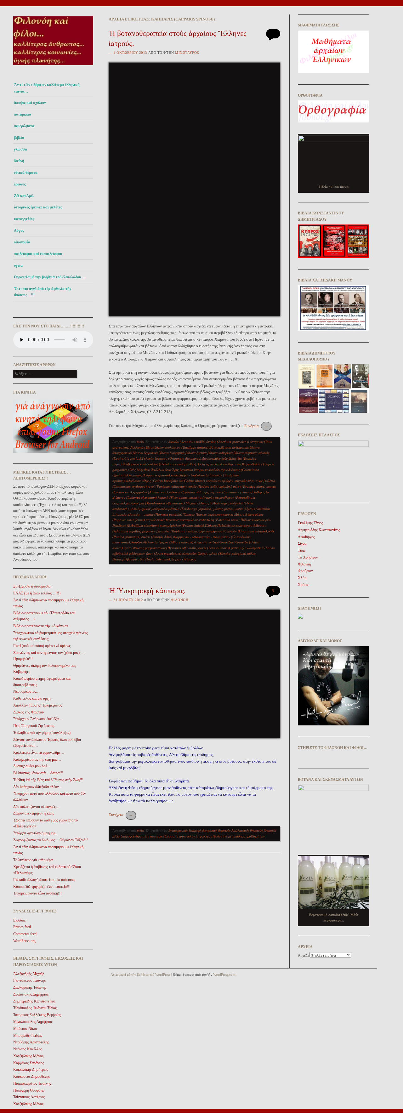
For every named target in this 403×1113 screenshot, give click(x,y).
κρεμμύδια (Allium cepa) (150, 492)
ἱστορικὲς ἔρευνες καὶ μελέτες (38, 207)
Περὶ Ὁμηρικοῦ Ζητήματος (33, 726)
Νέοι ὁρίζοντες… (26, 691)
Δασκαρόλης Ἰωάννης (29, 987)
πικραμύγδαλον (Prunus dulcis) (182, 525)
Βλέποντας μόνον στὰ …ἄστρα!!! (38, 773)
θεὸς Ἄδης (136, 470)
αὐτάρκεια (22, 114)
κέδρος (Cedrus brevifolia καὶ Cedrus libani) (173, 481)
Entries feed (22, 927)
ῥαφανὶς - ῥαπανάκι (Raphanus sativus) (170, 531)
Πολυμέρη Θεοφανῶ (28, 1090)
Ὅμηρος (189, 514)
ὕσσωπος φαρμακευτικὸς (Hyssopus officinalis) (164, 548)
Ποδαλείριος (226, 525)
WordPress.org (24, 941)
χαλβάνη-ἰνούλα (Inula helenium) (146, 559)
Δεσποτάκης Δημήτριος (30, 994)
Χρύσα (303, 584)
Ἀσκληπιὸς (137, 447)
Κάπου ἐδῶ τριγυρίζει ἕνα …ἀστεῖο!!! (42, 886)
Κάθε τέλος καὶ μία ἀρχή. (32, 698)
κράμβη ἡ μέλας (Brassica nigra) (242, 486)
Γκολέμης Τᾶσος (310, 523)
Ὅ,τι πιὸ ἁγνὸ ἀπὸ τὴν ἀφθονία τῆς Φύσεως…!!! (42, 292)
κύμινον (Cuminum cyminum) (231, 492)
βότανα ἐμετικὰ (196, 453)
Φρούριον (305, 571)
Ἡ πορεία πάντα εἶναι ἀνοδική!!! (37, 893)
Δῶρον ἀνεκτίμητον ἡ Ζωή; (33, 813)
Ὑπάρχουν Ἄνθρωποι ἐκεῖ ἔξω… (38, 719)
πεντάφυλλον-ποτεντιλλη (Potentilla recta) (210, 520)
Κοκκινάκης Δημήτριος (30, 1069)
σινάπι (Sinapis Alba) (156, 537)
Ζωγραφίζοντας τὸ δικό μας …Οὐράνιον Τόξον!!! (50, 840)
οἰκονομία (22, 242)
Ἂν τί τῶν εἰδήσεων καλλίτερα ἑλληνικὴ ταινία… (47, 87)
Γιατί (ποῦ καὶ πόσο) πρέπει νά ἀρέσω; (42, 646)
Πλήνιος (210, 525)
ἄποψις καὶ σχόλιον (30, 102)
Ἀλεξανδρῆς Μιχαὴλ (28, 974)
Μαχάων (192, 503)
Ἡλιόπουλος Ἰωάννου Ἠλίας (35, 1008)
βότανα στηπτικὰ (245, 453)
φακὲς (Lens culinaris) (214, 548)
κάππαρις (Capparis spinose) (149, 475)
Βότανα (214, 447)
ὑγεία (18, 265)
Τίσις (301, 550)
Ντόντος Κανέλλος (27, 1049)
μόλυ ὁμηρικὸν (140, 509)
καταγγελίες (24, 219)
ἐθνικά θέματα (25, 172)
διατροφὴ (195, 830)
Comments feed (25, 934)
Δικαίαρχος (306, 537)
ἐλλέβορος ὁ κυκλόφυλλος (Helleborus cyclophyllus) (159, 464)
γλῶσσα (20, 149)
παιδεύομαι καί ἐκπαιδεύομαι (38, 254)
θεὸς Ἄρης (172, 470)
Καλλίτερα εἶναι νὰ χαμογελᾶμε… (38, 752)
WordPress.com (224, 974)
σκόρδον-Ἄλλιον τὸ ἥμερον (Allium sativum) (162, 542)
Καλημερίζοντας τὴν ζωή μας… (37, 759)
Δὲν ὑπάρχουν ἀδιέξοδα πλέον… (37, 787)
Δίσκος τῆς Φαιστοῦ (28, 712)
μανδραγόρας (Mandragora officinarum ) (155, 503)
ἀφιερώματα (24, 126)
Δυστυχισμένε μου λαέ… (32, 766)
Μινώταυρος (187, 52)
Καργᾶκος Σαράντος (28, 1063)
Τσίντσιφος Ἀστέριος (29, 1097)
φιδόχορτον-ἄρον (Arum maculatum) (155, 553)
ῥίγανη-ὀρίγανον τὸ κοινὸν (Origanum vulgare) (233, 531)
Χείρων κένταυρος (183, 559)
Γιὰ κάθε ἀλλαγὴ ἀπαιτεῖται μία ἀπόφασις (44, 879)
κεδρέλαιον (133, 481)
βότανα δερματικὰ (145, 453)
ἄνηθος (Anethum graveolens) (227, 442)
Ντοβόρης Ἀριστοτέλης (31, 1042)
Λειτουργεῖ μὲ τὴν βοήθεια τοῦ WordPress (140, 974)
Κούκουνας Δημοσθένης (31, 1076)
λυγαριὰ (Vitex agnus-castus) (178, 497)
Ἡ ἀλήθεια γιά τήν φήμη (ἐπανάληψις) (42, 732)
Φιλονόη (180, 600)
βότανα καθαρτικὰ (220, 453)
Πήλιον (246, 520)
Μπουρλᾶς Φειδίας (27, 1035)
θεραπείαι (186, 470)
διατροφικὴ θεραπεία (216, 830)
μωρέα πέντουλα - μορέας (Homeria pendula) (149, 514)
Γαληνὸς (148, 458)
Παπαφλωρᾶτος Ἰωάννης (32, 1083)
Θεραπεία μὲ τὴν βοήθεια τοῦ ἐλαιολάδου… (49, 277)
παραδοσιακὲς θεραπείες (162, 520)
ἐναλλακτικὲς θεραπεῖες (225, 464)
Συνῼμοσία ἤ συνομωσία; (32, 586)
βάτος (150, 447)
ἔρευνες (20, 184)
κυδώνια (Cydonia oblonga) (189, 492)
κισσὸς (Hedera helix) (203, 486)
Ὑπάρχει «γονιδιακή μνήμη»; (34, 833)
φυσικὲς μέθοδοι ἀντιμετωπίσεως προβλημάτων (232, 836)
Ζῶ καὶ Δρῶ (24, 196)
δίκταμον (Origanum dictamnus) (178, 458)
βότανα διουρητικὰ (171, 453)
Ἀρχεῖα (303, 955)
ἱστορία (199, 470)
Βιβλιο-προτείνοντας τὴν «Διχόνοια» (40, 626)
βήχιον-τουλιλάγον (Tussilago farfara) (181, 447)
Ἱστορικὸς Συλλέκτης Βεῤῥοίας (37, 1015)
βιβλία (19, 137)
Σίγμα (302, 543)
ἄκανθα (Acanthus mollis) (186, 442)
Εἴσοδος (19, 920)
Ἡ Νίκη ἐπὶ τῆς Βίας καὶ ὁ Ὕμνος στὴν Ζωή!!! (48, 780)
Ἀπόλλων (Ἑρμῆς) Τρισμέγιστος (37, 705)
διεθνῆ (19, 161)
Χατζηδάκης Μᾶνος (28, 1056)
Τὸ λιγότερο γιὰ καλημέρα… (34, 860)
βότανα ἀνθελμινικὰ (235, 447)
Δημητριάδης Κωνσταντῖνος (34, 1001)
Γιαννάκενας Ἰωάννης (29, 980)
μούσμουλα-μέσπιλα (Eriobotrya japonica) (182, 509)
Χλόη (302, 578)
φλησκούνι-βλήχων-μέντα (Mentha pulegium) (214, 553)
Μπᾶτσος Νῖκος (25, 1028)
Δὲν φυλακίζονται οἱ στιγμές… (36, 806)
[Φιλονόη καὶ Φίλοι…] (53, 67)
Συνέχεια (256, 425)
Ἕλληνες (203, 464)
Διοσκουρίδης (211, 458)
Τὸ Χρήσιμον (308, 557)
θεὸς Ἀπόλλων (154, 470)
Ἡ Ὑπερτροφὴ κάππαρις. (147, 591)
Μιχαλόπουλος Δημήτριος (33, 1021)
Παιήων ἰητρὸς (206, 514)
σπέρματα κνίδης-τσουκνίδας (213, 542)
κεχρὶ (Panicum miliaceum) (167, 486)
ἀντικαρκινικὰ (178, 830)
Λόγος (19, 230)
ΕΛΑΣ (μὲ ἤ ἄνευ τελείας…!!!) (36, 593)
